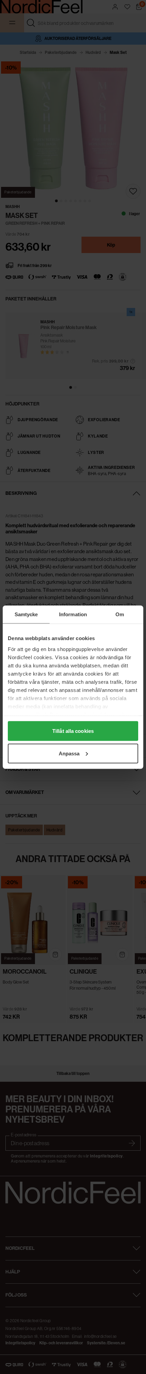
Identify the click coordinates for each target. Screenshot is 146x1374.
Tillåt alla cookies (73, 731)
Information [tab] (73, 614)
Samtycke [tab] (26, 614)
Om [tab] (119, 614)
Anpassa (69, 753)
